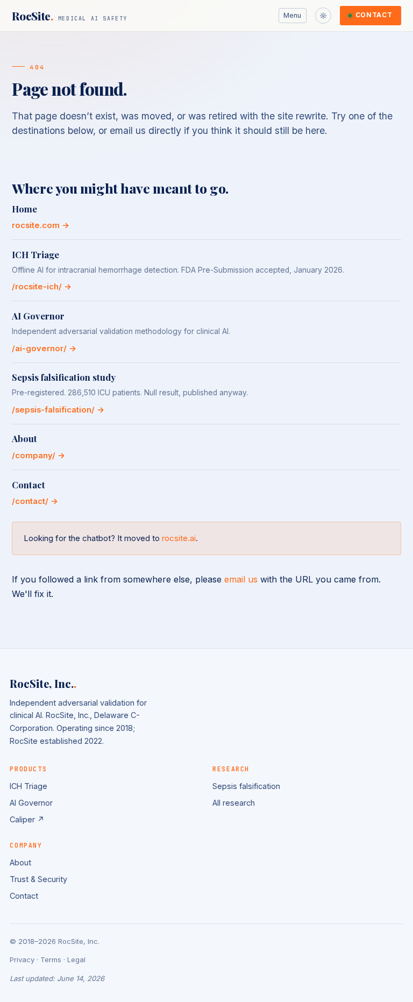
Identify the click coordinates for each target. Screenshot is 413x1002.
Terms (50, 959)
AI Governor (31, 802)
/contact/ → (35, 501)
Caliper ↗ (27, 819)
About (20, 862)
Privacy (22, 959)
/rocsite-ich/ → (42, 287)
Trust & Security (38, 879)
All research (233, 802)
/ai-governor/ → (44, 348)
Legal (76, 959)
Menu (292, 15)
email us (241, 579)
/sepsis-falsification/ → (58, 410)
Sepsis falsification (246, 786)
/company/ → (38, 455)
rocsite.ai (179, 538)
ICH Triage (28, 786)
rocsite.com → (40, 225)
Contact (374, 15)
